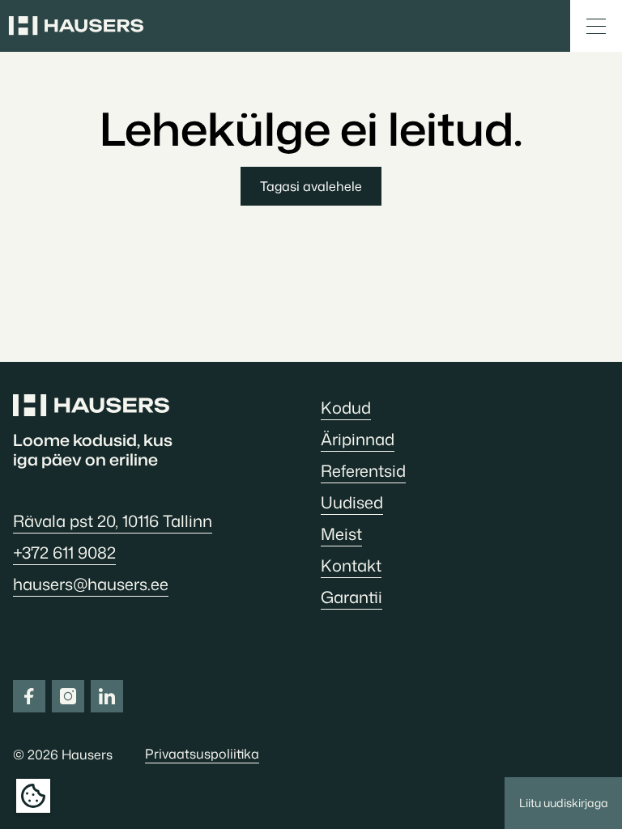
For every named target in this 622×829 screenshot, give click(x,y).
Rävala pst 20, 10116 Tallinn (112, 520)
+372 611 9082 (64, 552)
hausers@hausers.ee (90, 583)
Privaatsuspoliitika (202, 754)
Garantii (351, 596)
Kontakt (351, 565)
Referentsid (363, 470)
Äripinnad (357, 438)
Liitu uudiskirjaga (563, 802)
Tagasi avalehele (311, 186)
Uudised (352, 502)
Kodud (346, 407)
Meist (341, 533)
